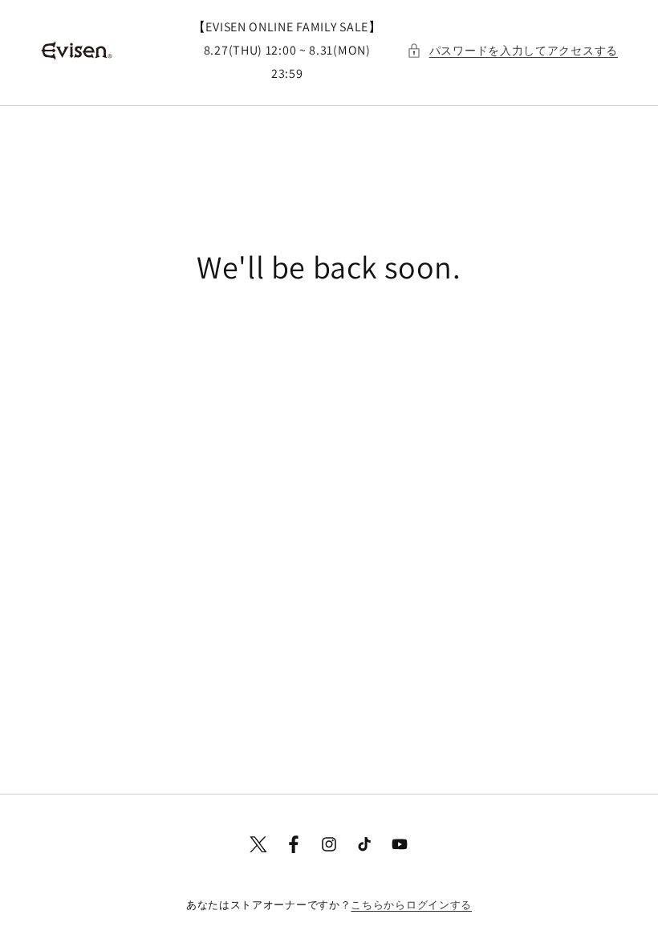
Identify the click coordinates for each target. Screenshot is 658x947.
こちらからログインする (411, 905)
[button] (512, 51)
